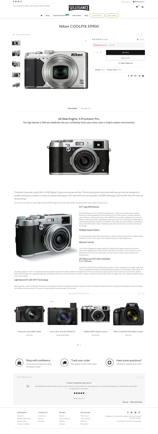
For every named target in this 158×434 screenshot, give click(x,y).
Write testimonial (136, 402)
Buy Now (125, 52)
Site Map (41, 421)
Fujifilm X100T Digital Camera (95, 332)
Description (72, 108)
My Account (138, 2)
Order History (85, 418)
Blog (86, 15)
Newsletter (84, 424)
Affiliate (62, 421)
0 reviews (105, 39)
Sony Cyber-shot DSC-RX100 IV (62, 332)
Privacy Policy (21, 421)
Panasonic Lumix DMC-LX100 (29, 332)
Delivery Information (24, 418)
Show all (125, 402)
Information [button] (76, 15)
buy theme (111, 15)
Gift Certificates (64, 418)
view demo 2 (97, 15)
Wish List (84, 421)
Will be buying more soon (79, 383)
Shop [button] (48, 15)
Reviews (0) (85, 108)
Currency (126, 2)
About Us (20, 416)
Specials (62, 424)
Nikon (103, 70)
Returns (40, 418)
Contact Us (42, 416)
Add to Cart (125, 58)
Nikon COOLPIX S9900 (23, 34)
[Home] (41, 15)
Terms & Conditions (23, 424)
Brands (61, 416)
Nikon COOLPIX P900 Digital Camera (128, 332)
